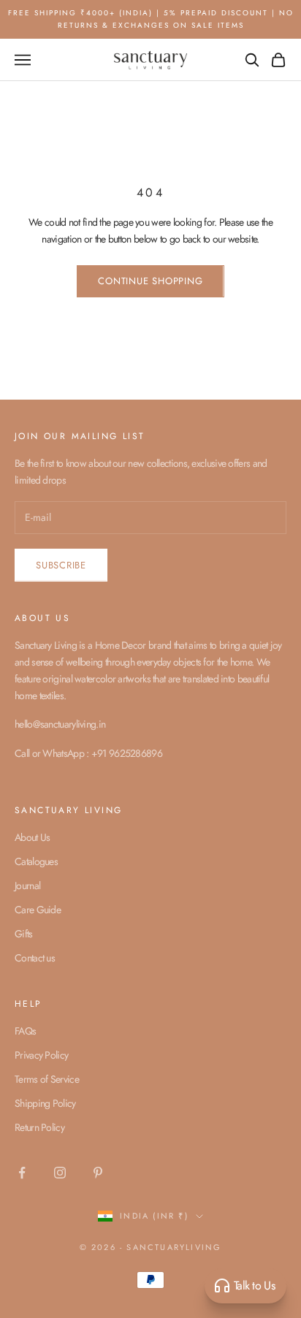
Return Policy (39, 1127)
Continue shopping (150, 281)
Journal (27, 885)
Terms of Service (47, 1079)
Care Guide (38, 909)
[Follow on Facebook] (22, 1172)
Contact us (35, 958)
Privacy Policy (41, 1055)
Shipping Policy (45, 1103)
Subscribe (61, 565)
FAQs (25, 1031)
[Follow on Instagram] (60, 1172)
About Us (32, 837)
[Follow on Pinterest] (98, 1172)
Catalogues (36, 861)
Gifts (24, 933)
